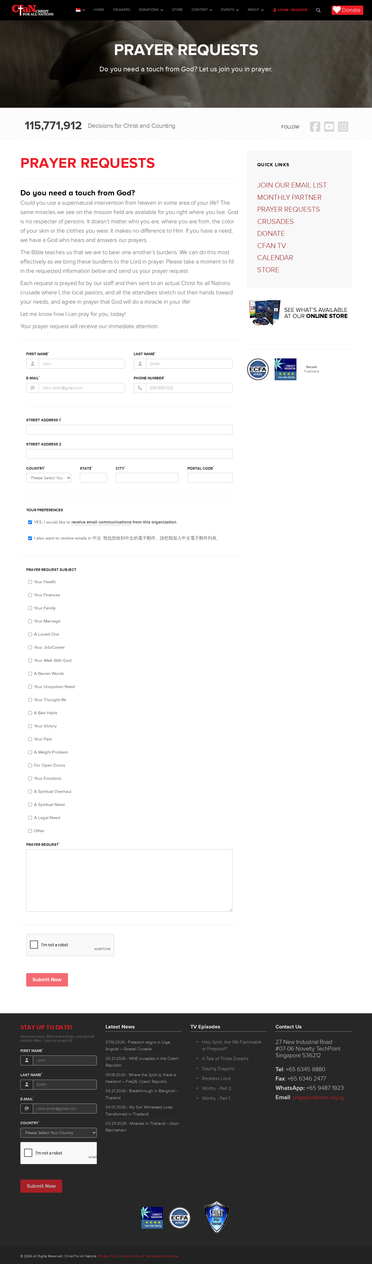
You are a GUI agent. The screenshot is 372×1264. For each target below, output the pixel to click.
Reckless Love (216, 1078)
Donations (149, 10)
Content (200, 10)
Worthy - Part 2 (216, 1088)
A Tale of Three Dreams (225, 1059)
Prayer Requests (288, 209)
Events (227, 10)
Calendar (275, 257)
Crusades (121, 10)
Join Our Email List (292, 185)
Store (177, 10)
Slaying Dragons (218, 1069)
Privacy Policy (108, 1256)
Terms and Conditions (161, 1256)
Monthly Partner (289, 197)
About (253, 10)
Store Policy (132, 1256)
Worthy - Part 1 (216, 1098)
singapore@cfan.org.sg (318, 1097)
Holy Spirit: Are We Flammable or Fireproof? (232, 1045)
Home (99, 10)
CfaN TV (271, 245)
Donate (351, 10)
